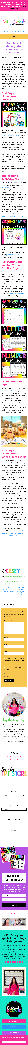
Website (6, 651)
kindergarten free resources (15, 584)
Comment (8, 621)
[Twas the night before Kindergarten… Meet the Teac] (14, 922)
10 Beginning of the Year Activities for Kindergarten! (14, 533)
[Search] (22, 14)
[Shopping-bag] (18, 31)
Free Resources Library (12, 135)
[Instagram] (7, 31)
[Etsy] (21, 31)
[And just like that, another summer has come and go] (22, 922)
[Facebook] (7, 756)
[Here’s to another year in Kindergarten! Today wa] (6, 922)
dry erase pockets (17, 294)
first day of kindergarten (11, 576)
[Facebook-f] (4, 31)
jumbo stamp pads (13, 255)
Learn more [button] (19, 1039)
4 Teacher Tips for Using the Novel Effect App (8, 590)
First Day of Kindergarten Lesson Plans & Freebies (14, 47)
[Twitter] (11, 756)
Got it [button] (14, 1042)
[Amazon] (12, 31)
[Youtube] (23, 31)
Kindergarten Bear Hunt (9, 391)
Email (6, 644)
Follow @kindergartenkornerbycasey (14, 914)
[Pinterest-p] (10, 31)
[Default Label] (17, 756)
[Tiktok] (15, 31)
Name (6, 637)
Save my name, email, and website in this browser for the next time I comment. (14, 660)
